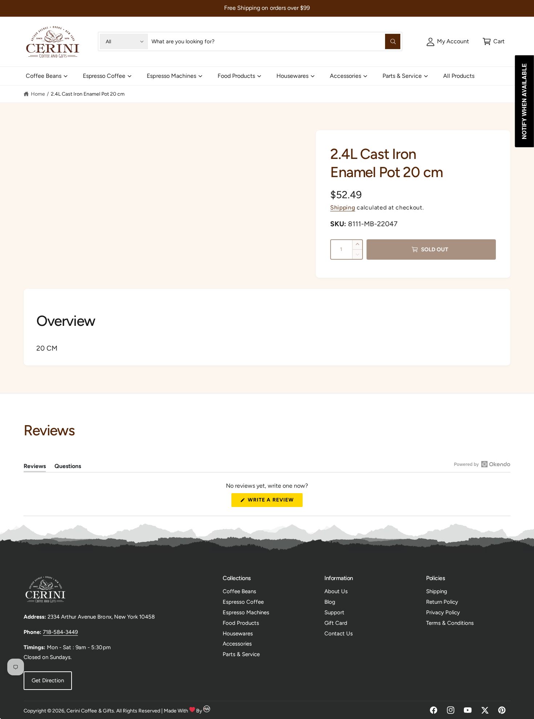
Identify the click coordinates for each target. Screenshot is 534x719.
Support (334, 612)
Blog (329, 602)
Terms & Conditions (450, 623)
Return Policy (442, 602)
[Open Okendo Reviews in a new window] (482, 464)
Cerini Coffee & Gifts (90, 711)
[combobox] (276, 41)
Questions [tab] (67, 467)
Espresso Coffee (104, 75)
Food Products (236, 75)
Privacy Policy (443, 612)
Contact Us (338, 633)
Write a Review (272, 501)
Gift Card (335, 623)
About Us (336, 591)
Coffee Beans (43, 75)
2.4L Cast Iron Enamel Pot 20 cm (88, 94)
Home (38, 94)
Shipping (342, 207)
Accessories (345, 75)
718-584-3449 (60, 632)
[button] (493, 41)
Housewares (292, 75)
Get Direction (48, 680)
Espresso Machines (171, 75)
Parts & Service (402, 75)
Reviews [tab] (35, 467)
